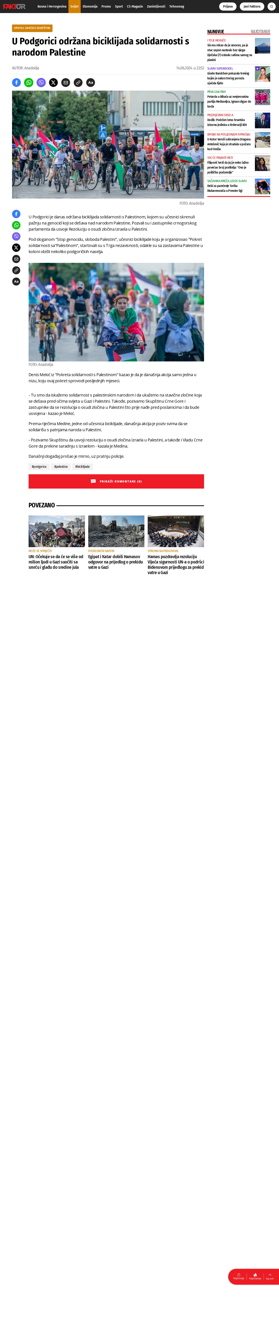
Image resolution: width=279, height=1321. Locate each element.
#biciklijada (82, 466)
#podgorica (39, 466)
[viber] (41, 82)
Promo (106, 6)
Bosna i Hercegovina (52, 6)
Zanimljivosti (156, 6)
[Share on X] (53, 82)
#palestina (61, 466)
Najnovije (238, 1278)
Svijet (74, 6)
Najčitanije (255, 1278)
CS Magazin (135, 6)
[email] (65, 82)
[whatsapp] (28, 82)
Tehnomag (176, 6)
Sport (119, 6)
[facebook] (16, 82)
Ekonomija (90, 6)
